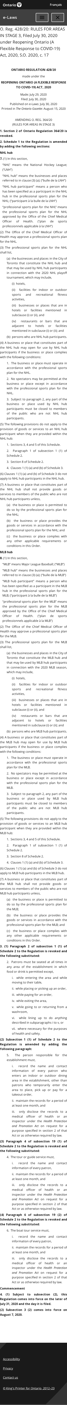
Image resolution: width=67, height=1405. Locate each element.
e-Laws (10, 17)
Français (56, 5)
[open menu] (42, 17)
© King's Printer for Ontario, (29, 1388)
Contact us (10, 1377)
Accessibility (11, 1359)
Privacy (8, 1368)
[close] (57, 17)
